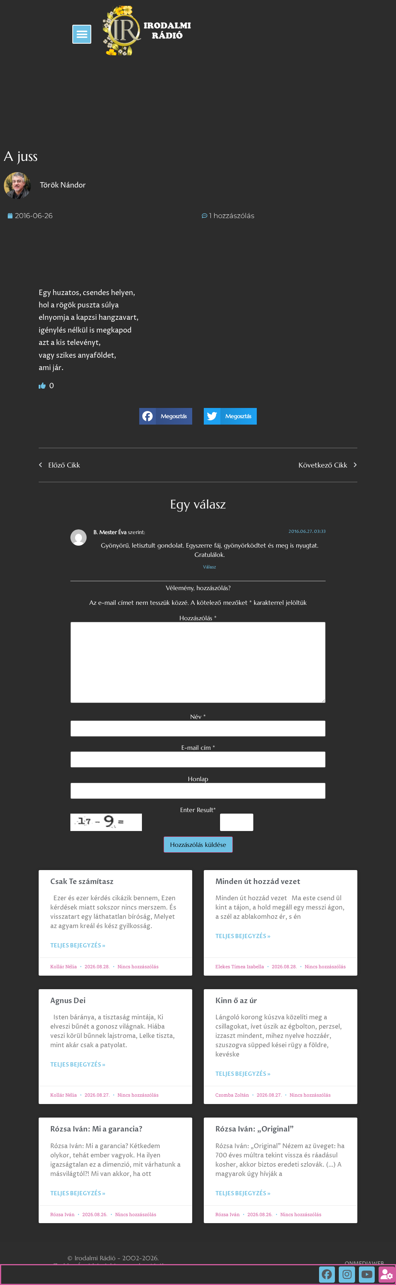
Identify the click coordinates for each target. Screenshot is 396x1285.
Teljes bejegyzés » (77, 945)
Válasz (209, 567)
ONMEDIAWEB (364, 1264)
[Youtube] (367, 1274)
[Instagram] (347, 1274)
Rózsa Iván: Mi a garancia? (96, 1129)
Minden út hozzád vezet (257, 882)
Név (198, 716)
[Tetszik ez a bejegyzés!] (43, 386)
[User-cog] (387, 1274)
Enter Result (198, 810)
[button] (81, 34)
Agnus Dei (67, 1001)
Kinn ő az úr (236, 1001)
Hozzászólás (198, 618)
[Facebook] (327, 1274)
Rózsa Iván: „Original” (254, 1129)
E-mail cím (198, 747)
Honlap (198, 779)
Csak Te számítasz (82, 882)
